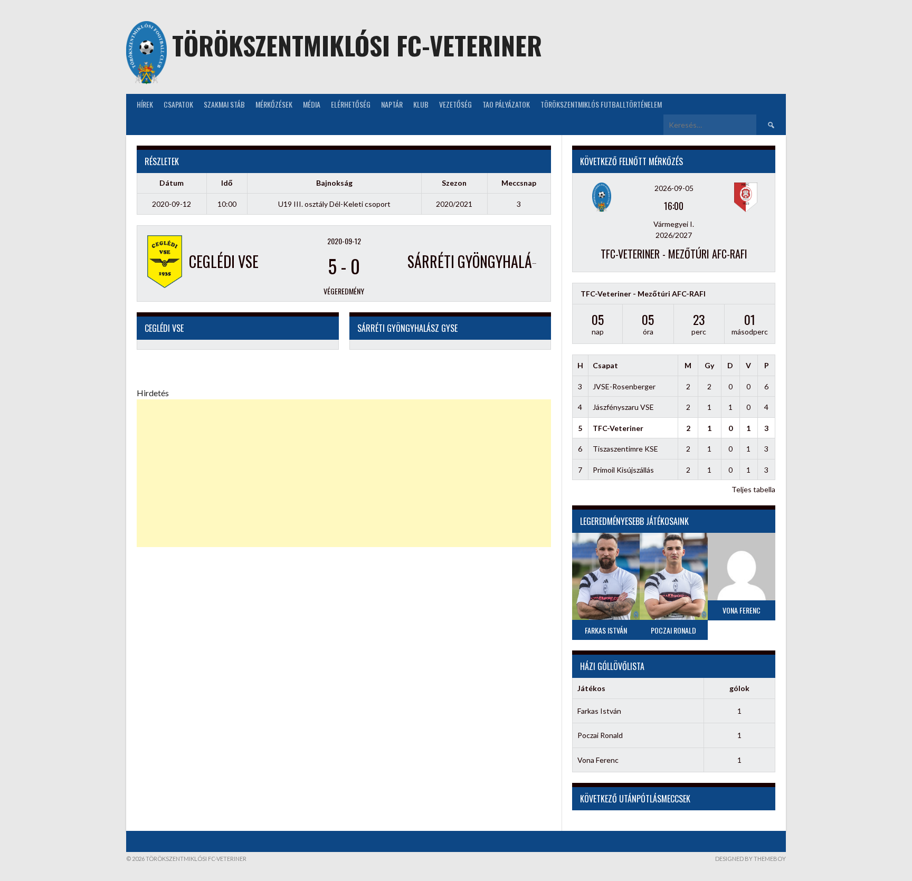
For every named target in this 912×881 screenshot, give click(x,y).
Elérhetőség (350, 104)
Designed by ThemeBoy (750, 858)
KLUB (421, 104)
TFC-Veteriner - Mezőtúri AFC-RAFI (674, 254)
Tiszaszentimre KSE (625, 448)
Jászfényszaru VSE (623, 407)
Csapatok (178, 104)
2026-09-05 (674, 188)
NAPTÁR (392, 104)
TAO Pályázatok (506, 104)
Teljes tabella (753, 489)
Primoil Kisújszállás (623, 469)
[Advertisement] (344, 473)
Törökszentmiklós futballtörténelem (601, 104)
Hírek (145, 104)
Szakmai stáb (224, 104)
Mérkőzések (273, 104)
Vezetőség (455, 104)
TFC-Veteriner (618, 428)
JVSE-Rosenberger (624, 386)
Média (311, 104)
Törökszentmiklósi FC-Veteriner (357, 45)
